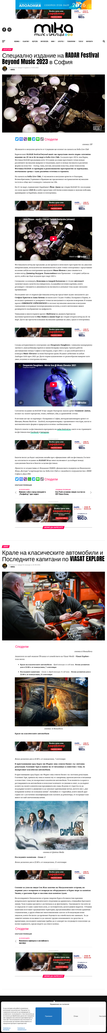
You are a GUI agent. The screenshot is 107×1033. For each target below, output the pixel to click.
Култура (35, 41)
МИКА (13, 70)
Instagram (44, 432)
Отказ (76, 1016)
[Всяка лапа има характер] (53, 18)
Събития (26, 41)
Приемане (48, 1016)
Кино (52, 41)
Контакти (89, 41)
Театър (80, 41)
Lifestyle (61, 41)
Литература (44, 41)
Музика (16, 41)
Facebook (35, 432)
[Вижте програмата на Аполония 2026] (53, 9)
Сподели (51, 139)
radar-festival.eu (64, 429)
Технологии (71, 41)
